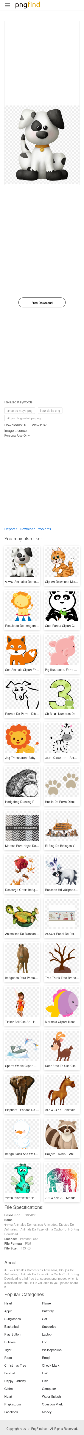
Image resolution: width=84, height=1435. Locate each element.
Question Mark (52, 1404)
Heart (8, 1303)
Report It (10, 528)
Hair (45, 1373)
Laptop (46, 1334)
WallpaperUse (52, 1349)
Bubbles (10, 1342)
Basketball (11, 1326)
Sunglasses (12, 1318)
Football (9, 1373)
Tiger (7, 1349)
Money (47, 1412)
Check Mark (50, 1365)
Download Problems (35, 528)
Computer (49, 1388)
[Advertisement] (42, 63)
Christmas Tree (15, 1365)
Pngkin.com (12, 1404)
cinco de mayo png (20, 410)
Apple (8, 1311)
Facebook (11, 1412)
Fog (44, 1342)
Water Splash (51, 1396)
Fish (45, 1380)
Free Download (42, 302)
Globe (8, 1388)
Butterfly (48, 1311)
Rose (8, 1357)
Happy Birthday (15, 1380)
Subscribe (49, 1326)
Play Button (12, 1334)
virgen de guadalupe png (24, 418)
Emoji (46, 1357)
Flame (46, 1303)
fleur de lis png (50, 410)
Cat (44, 1318)
